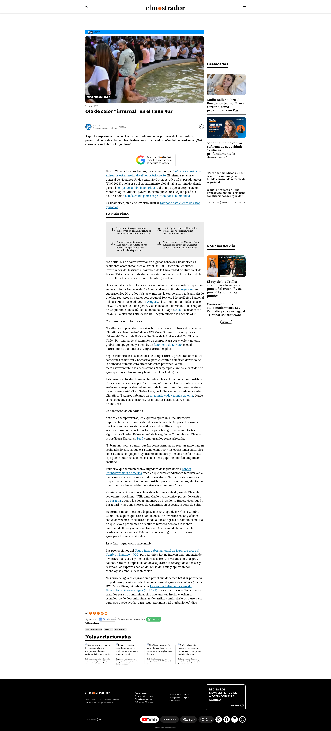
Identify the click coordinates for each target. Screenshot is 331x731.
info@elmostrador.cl (105, 702)
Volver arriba (90, 719)
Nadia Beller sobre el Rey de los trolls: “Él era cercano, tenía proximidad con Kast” (180, 231)
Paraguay (116, 500)
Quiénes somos (141, 693)
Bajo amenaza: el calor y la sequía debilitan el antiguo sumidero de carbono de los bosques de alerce (97, 661)
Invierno (108, 629)
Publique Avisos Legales (179, 697)
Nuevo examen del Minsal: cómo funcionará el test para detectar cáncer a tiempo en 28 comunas (181, 244)
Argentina (186, 289)
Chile (177, 310)
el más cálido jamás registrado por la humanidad (157, 196)
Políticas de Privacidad (144, 701)
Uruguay (152, 301)
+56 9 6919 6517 (91, 702)
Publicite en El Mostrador (180, 694)
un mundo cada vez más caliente (171, 395)
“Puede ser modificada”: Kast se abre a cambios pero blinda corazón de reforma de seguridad (226, 177)
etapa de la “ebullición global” (137, 187)
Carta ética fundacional (144, 696)
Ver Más (122, 126)
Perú (140, 438)
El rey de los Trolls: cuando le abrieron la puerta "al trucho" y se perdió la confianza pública (224, 288)
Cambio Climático (94, 629)
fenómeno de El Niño (168, 344)
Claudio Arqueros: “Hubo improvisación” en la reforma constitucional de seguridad (226, 193)
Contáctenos (175, 700)
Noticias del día (221, 245)
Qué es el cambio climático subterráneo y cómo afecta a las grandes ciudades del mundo (189, 661)
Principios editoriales (143, 698)
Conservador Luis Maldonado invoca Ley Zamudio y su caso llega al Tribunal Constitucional (226, 309)
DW (99, 125)
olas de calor (120, 629)
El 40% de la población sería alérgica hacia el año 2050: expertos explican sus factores (159, 661)
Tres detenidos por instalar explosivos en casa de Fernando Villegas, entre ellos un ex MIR (133, 231)
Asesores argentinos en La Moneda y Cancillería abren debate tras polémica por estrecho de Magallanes (131, 246)
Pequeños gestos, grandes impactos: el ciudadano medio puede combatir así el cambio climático (127, 662)
